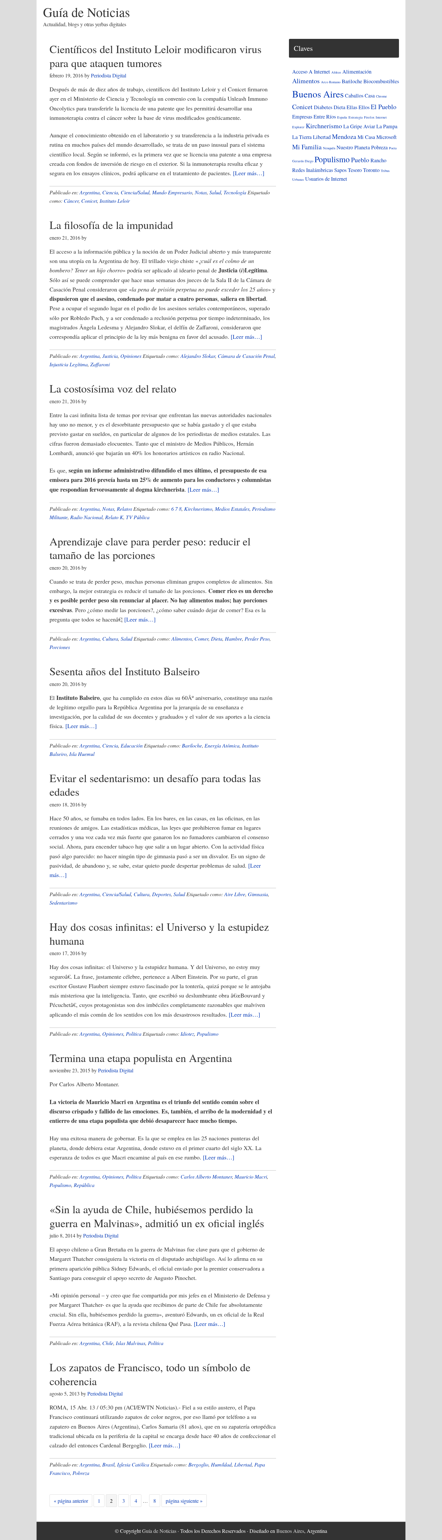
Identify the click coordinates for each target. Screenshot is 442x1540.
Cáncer (71, 200)
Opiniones (130, 355)
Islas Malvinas (130, 1343)
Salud (215, 192)
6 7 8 (176, 508)
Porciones (60, 647)
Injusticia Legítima (69, 364)
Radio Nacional (86, 517)
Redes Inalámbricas (312, 170)
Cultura (110, 638)
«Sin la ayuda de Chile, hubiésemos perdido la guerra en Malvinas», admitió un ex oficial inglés (157, 1216)
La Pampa (386, 126)
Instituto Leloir (115, 200)
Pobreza (80, 1472)
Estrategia (355, 117)
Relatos (124, 508)
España (342, 117)
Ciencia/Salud (135, 192)
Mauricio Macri (251, 1176)
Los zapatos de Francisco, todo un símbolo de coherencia (150, 1374)
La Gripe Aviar (359, 126)
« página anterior (71, 1502)
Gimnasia (258, 894)
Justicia (110, 355)
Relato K (114, 517)
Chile (107, 1343)
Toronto (371, 170)
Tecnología (235, 192)
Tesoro (355, 170)
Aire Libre (234, 894)
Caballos (354, 95)
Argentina (90, 192)
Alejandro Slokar (198, 355)
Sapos (340, 170)
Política (133, 1033)
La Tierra (302, 137)
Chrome (381, 96)
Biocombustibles (381, 81)
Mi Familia (307, 147)
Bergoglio (198, 1464)
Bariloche (192, 745)
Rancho (378, 160)
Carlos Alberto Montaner (206, 1176)
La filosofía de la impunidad (111, 224)
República (84, 1184)
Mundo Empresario (172, 192)
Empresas (302, 116)
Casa (370, 95)
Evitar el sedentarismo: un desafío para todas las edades (155, 784)
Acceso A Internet (311, 71)
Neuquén (329, 148)
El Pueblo (383, 106)
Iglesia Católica (133, 1464)
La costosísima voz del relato (113, 388)
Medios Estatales (232, 508)
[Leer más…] (248, 173)
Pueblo (360, 159)
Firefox (369, 117)
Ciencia (110, 192)
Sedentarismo (63, 902)
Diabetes (323, 107)
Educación (132, 745)
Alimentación (356, 71)
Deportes (161, 894)
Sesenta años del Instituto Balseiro (125, 671)
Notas (201, 192)
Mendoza (344, 136)
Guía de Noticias (86, 11)
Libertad (243, 1464)
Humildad (221, 1464)
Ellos (364, 107)
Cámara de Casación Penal (246, 355)
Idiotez (187, 1033)
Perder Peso (257, 638)
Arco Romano (330, 82)
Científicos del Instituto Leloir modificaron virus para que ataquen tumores (155, 55)
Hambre (233, 638)
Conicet (89, 200)
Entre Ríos (325, 116)
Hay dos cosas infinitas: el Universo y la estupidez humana (159, 933)
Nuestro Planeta (353, 147)
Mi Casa (366, 137)
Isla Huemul (81, 753)
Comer (201, 638)
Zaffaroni (100, 364)
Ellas (352, 107)
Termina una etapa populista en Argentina (141, 1057)
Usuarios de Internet (326, 178)
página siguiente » (184, 1502)
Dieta (216, 638)
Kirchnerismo (198, 508)
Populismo (207, 1033)
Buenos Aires (318, 93)
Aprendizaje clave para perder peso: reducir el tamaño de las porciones (150, 548)
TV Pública (137, 517)
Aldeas (336, 72)
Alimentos (181, 638)
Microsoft (386, 137)
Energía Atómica (221, 745)
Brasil (108, 1464)
